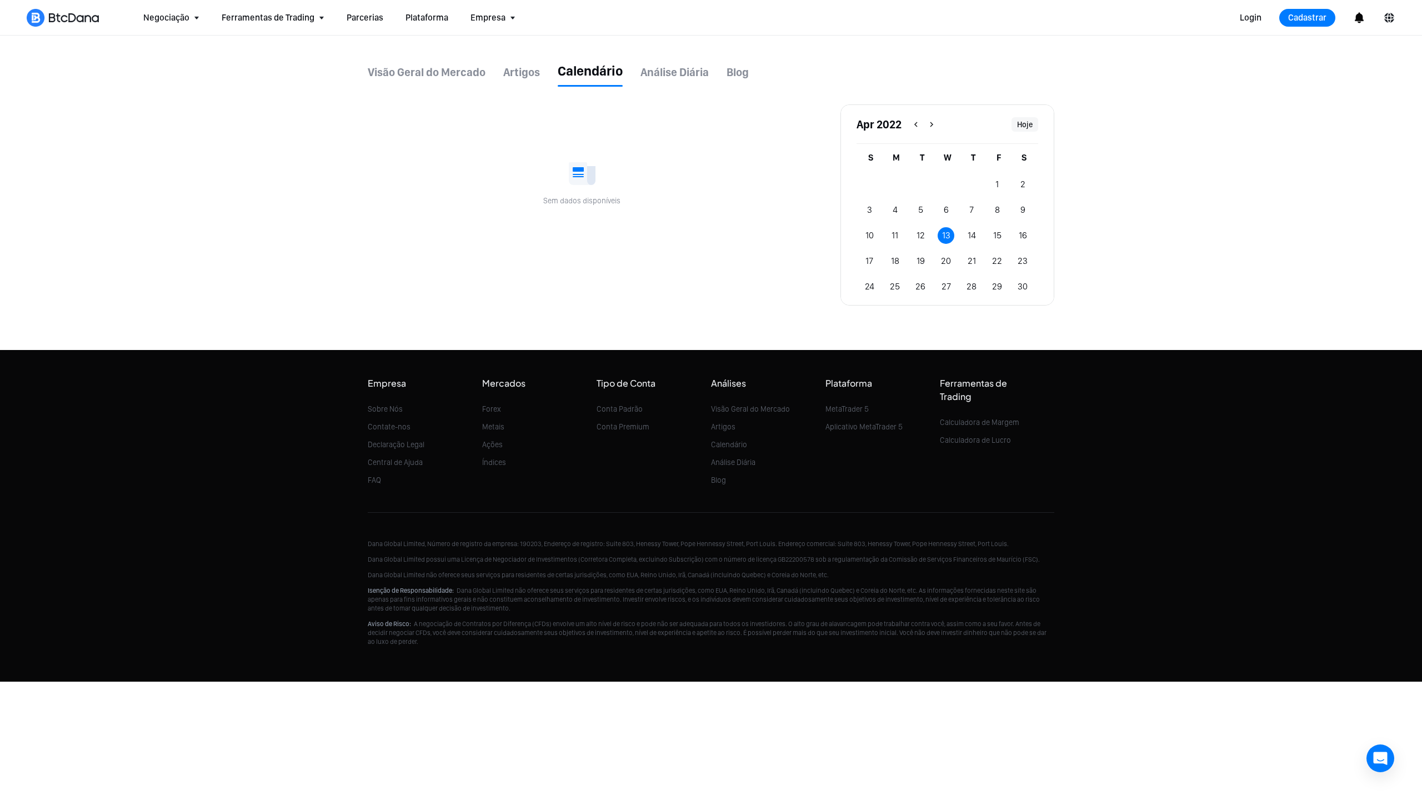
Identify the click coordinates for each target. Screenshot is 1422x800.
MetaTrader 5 (847, 408)
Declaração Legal (396, 444)
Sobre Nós (385, 408)
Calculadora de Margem (979, 422)
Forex (491, 408)
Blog (718, 480)
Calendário (729, 444)
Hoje (1025, 124)
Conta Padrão (620, 408)
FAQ (374, 480)
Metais (493, 426)
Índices (494, 462)
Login (1250, 17)
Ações (492, 444)
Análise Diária (733, 462)
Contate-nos (389, 426)
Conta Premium (623, 426)
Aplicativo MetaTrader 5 (864, 426)
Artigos (723, 426)
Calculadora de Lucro (975, 440)
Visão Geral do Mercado (750, 408)
